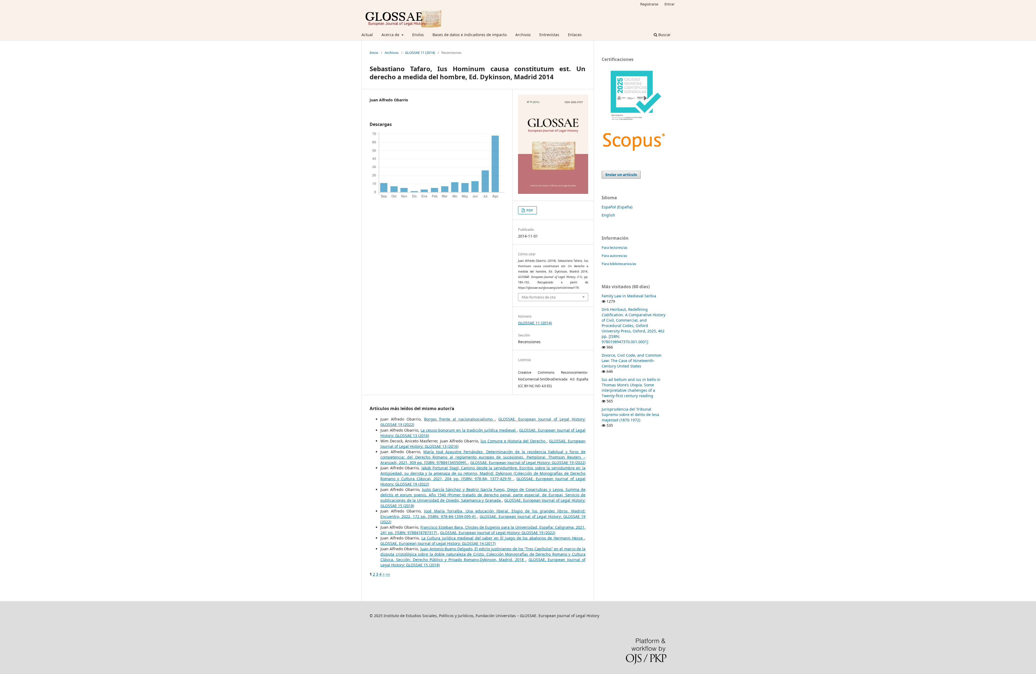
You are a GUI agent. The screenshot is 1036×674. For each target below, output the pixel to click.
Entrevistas (549, 34)
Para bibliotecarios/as (619, 263)
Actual (367, 34)
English (608, 215)
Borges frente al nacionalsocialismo (459, 419)
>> (388, 574)
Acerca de (390, 34)
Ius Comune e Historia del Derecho (513, 440)
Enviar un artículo (621, 174)
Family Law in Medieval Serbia (629, 295)
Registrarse (649, 4)
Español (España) (617, 206)
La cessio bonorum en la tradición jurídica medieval (469, 430)
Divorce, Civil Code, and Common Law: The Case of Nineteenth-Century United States (632, 361)
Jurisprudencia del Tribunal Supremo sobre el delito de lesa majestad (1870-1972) (630, 414)
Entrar (669, 4)
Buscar (664, 34)
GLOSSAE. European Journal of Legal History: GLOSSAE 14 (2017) (438, 543)
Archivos (523, 34)
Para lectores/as (614, 247)
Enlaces (575, 34)
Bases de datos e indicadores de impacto (469, 34)
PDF (529, 210)
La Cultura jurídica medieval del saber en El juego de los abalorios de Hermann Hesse (502, 538)
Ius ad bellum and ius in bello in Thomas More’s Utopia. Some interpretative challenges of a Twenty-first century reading (631, 387)
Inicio (374, 52)
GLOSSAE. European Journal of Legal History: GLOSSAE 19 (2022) (527, 462)
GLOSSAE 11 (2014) (420, 52)
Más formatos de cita (539, 297)
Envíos (418, 34)
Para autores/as (614, 255)
